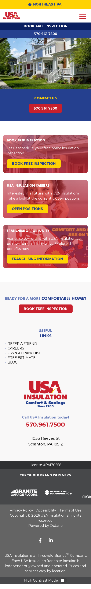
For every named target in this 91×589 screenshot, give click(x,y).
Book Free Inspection (46, 26)
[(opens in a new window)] (23, 492)
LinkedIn (51, 540)
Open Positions (27, 209)
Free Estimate (22, 358)
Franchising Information (37, 259)
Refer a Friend (22, 344)
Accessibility (46, 510)
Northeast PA (47, 4)
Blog (13, 362)
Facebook (40, 540)
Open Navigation (82, 16)
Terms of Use (70, 510)
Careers (16, 348)
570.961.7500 (45, 34)
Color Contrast (63, 580)
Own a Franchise (24, 353)
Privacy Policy (21, 510)
